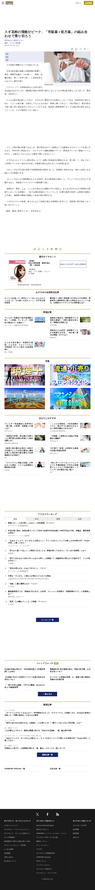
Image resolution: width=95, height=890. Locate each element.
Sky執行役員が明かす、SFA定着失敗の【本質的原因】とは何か (25, 670)
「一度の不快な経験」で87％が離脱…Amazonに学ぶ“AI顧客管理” (25, 686)
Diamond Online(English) (45, 825)
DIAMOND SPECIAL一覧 (15, 768)
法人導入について (10, 861)
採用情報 (76, 833)
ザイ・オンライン (42, 845)
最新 (15, 519)
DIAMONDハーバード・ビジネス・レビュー (51, 833)
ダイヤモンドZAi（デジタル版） (47, 837)
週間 (58, 519)
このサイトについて (11, 825)
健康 (6, 43)
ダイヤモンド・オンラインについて (17, 821)
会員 (80, 519)
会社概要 (76, 829)
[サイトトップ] (9, 3)
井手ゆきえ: (14, 40)
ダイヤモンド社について (82, 821)
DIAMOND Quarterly (43, 857)
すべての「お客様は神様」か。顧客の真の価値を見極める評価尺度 (70, 678)
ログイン (78, 3)
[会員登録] (88, 3)
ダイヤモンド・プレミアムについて (16, 829)
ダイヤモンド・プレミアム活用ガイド (17, 833)
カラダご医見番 (15, 43)
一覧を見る (47, 694)
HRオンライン (41, 861)
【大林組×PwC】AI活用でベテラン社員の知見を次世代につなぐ (25, 678)
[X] (37, 814)
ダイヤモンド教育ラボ (44, 869)
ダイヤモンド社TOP (80, 825)
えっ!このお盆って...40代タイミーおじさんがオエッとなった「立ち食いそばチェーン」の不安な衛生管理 (25, 300)
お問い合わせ (8, 857)
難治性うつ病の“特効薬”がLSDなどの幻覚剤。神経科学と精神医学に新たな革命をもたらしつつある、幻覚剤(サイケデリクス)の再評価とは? (70, 300)
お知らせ (76, 837)
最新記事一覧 (47, 754)
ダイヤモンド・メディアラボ (46, 873)
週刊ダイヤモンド (42, 829)
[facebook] (47, 814)
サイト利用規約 (9, 837)
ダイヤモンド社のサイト (45, 821)
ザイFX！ (39, 849)
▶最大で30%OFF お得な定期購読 (73, 264)
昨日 (37, 519)
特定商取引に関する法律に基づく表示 (17, 841)
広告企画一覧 (55, 768)
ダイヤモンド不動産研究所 (45, 853)
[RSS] (57, 814)
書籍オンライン (41, 841)
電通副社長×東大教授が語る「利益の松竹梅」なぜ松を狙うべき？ (70, 670)
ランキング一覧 (47, 620)
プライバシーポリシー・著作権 (15, 845)
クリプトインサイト (43, 865)
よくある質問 (8, 849)
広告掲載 (7, 853)
